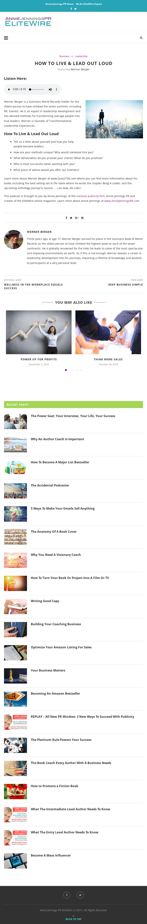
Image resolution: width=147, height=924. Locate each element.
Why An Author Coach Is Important (57, 439)
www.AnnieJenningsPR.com (121, 201)
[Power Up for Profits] (39, 332)
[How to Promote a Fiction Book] (15, 791)
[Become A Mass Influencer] (15, 861)
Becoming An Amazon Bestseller (55, 693)
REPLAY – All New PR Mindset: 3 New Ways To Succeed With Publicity (82, 717)
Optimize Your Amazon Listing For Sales (61, 647)
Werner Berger (80, 69)
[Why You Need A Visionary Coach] (15, 560)
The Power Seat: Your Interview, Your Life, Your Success (73, 416)
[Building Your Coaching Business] (15, 629)
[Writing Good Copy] (15, 606)
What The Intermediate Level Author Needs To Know (70, 809)
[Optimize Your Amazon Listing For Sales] (15, 652)
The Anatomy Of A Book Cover (54, 531)
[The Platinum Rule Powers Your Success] (15, 745)
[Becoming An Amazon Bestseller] (15, 699)
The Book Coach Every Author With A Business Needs (71, 763)
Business (64, 56)
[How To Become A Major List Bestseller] (15, 467)
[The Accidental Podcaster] (15, 491)
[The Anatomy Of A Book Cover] (15, 537)
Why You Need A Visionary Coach (56, 555)
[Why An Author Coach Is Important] (15, 444)
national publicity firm (90, 196)
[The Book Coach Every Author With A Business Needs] (15, 768)
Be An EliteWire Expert (89, 4)
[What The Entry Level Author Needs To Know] (15, 837)
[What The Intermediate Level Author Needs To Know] (15, 814)
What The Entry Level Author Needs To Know (64, 832)
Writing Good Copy (45, 601)
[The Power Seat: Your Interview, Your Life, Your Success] (15, 421)
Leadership (81, 56)
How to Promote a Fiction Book (54, 786)
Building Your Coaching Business (56, 624)
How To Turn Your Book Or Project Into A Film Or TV (70, 578)
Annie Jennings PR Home (59, 4)
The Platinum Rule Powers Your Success (61, 740)
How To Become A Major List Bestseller (60, 462)
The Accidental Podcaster (50, 485)
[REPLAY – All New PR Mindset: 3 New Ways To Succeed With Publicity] (15, 722)
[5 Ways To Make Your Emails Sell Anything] (15, 514)
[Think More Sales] (108, 332)
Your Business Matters (48, 670)
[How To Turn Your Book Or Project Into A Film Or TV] (15, 583)
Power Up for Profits (39, 359)
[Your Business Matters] (15, 676)
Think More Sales (108, 359)
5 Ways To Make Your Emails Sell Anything (63, 508)
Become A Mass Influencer (51, 855)
